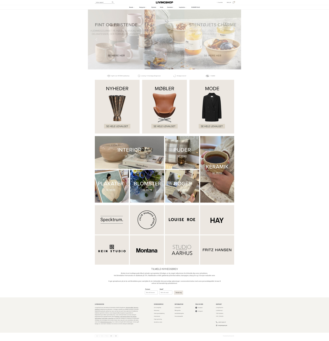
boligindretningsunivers (106, 322)
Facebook (200, 307)
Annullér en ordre (158, 322)
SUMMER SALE (195, 7)
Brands (131, 7)
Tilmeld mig (178, 292)
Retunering (156, 310)
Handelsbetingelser (179, 313)
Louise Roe (110, 318)
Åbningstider (178, 310)
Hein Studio (104, 318)
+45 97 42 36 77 (222, 322)
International (157, 316)
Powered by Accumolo (228, 336)
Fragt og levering (158, 319)
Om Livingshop (157, 307)
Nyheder (153, 7)
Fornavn (147, 289)
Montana (117, 316)
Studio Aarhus (98, 318)
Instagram (200, 311)
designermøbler (129, 307)
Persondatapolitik (179, 316)
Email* (161, 289)
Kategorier (142, 7)
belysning (136, 307)
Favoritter (220, 2)
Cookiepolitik (178, 307)
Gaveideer (170, 7)
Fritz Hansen (133, 316)
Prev (96, 39)
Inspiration (182, 7)
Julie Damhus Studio (125, 316)
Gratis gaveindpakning (159, 313)
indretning (97, 309)
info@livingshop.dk (222, 325)
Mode (161, 7)
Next (232, 39)
